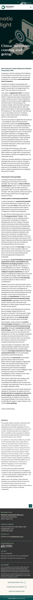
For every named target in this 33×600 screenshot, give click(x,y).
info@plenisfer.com (16, 537)
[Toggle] (30, 7)
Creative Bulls (12, 598)
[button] (16, 582)
